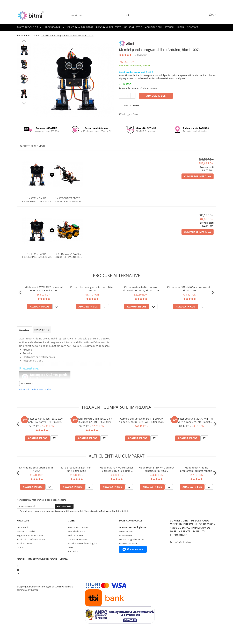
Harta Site (73, 551)
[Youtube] (18, 570)
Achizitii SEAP (153, 27)
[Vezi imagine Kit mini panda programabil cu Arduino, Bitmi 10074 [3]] (24, 93)
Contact (192, 27)
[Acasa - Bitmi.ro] (34, 15)
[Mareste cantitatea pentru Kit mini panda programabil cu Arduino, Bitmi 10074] (132, 96)
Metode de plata (76, 531)
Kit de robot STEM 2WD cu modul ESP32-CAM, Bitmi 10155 (44, 289)
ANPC (71, 547)
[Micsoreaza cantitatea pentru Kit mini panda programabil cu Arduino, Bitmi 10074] (121, 96)
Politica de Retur (76, 535)
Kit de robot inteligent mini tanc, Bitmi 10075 (92, 289)
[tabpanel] (73, 80)
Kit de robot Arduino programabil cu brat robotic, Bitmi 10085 (196, 469)
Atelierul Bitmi (174, 27)
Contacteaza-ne (135, 549)
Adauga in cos (156, 95)
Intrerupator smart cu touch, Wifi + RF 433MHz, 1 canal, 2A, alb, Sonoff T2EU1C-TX (191, 420)
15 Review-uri (140, 54)
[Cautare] (128, 15)
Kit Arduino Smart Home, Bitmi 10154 (36, 469)
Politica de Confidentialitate (115, 511)
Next (24, 103)
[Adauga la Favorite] (56, 306)
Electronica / (33, 35)
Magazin (23, 520)
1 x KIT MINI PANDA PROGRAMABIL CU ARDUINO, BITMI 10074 (36, 200)
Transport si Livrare (78, 527)
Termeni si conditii (26, 531)
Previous (24, 41)
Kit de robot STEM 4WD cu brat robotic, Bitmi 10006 (189, 289)
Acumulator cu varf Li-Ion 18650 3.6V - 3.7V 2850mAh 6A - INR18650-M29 (91, 420)
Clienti (72, 520)
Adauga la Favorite (131, 114)
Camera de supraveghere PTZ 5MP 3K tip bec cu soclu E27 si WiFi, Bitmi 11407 (141, 420)
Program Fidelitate (108, 27)
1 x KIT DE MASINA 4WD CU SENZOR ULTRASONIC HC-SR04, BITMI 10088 (67, 255)
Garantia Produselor (78, 539)
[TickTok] (18, 573)
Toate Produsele (28, 27)
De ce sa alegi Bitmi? (80, 27)
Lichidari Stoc (133, 27)
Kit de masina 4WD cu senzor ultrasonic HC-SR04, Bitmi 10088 (140, 289)
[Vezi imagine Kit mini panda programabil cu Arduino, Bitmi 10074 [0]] (24, 49)
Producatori (53, 27)
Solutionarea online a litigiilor (82, 543)
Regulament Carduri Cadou (30, 535)
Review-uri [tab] (41, 329)
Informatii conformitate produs (35, 389)
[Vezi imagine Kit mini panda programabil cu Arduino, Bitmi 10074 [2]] (24, 78)
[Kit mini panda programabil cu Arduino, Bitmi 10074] (73, 80)
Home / (21, 35)
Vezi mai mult (27, 383)
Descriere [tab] (24, 330)
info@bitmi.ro (182, 542)
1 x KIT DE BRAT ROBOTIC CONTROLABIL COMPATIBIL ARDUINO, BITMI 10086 (68, 200)
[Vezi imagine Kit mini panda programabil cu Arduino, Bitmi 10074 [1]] (24, 64)
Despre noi (22, 527)
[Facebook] (18, 565)
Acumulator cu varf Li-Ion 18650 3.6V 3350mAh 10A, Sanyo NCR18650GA (42, 420)
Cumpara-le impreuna (197, 176)
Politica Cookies (25, 543)
